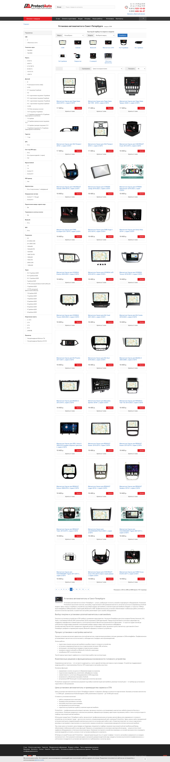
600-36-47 (137, 11)
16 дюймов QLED (32, 296)
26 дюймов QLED (32, 304)
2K (28, 238)
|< (56, 589)
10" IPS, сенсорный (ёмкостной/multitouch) (31, 289)
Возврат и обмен (73, 747)
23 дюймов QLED (32, 301)
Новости (47, 749)
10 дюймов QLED (32, 286)
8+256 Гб (29, 69)
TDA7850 (29, 53)
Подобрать (122, 35)
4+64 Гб (29, 61)
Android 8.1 (30, 174)
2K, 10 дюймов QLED (33, 273)
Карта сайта (55, 749)
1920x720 (30, 260)
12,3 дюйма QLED (32, 293)
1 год (28, 137)
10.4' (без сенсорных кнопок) (35, 109)
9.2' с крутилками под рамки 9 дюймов (38, 98)
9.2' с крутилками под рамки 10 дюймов (38, 95)
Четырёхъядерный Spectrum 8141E (37, 341)
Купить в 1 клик (70, 111)
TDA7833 (29, 50)
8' (27, 82)
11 (79, 589)
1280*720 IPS (31, 254)
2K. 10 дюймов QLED (33, 278)
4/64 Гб (29, 63)
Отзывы (87, 19)
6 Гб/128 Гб (30, 66)
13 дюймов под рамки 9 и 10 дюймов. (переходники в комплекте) (37, 128)
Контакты (119, 19)
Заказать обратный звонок (136, 14)
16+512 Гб (30, 71)
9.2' (28, 92)
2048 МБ (29, 330)
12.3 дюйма (30, 118)
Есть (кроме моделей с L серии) (36, 155)
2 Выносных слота (32, 42)
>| (88, 589)
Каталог (33, 19)
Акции (80, 19)
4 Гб (28, 325)
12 (83, 589)
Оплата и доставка (69, 19)
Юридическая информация (58, 747)
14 (28, 168)
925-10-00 (137, 8)
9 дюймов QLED (31, 281)
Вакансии (27, 749)
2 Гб (28, 322)
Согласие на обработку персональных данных (76, 749)
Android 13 (30, 171)
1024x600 (30, 246)
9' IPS (28, 87)
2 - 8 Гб (29, 320)
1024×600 (30, 251)
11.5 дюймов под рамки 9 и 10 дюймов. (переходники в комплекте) (37, 115)
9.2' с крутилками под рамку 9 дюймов (38, 103)
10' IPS (29, 106)
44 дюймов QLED (32, 312)
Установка (110, 19)
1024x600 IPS (31, 249)
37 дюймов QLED (32, 309)
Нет (28, 158)
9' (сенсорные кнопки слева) (35, 84)
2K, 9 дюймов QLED (32, 275)
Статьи (41, 749)
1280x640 (30, 257)
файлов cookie (39, 760)
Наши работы (97, 19)
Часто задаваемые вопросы (89, 747)
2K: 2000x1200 (31, 243)
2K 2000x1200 (31, 241)
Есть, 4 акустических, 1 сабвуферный (37, 189)
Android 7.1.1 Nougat (33, 197)
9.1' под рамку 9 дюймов (34, 90)
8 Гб (28, 328)
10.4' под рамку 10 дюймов (34, 111)
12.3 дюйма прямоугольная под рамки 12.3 (37, 122)
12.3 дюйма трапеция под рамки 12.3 (37, 125)
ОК (145, 759)
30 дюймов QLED (32, 306)
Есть (28, 145)
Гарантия (45, 747)
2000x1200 (30, 262)
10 (28, 165)
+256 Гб (29, 74)
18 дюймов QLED (32, 298)
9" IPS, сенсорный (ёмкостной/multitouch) (38, 283)
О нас (58, 19)
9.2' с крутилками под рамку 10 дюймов (38, 101)
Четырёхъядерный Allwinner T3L (36, 338)
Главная (26, 24)
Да (28, 207)
